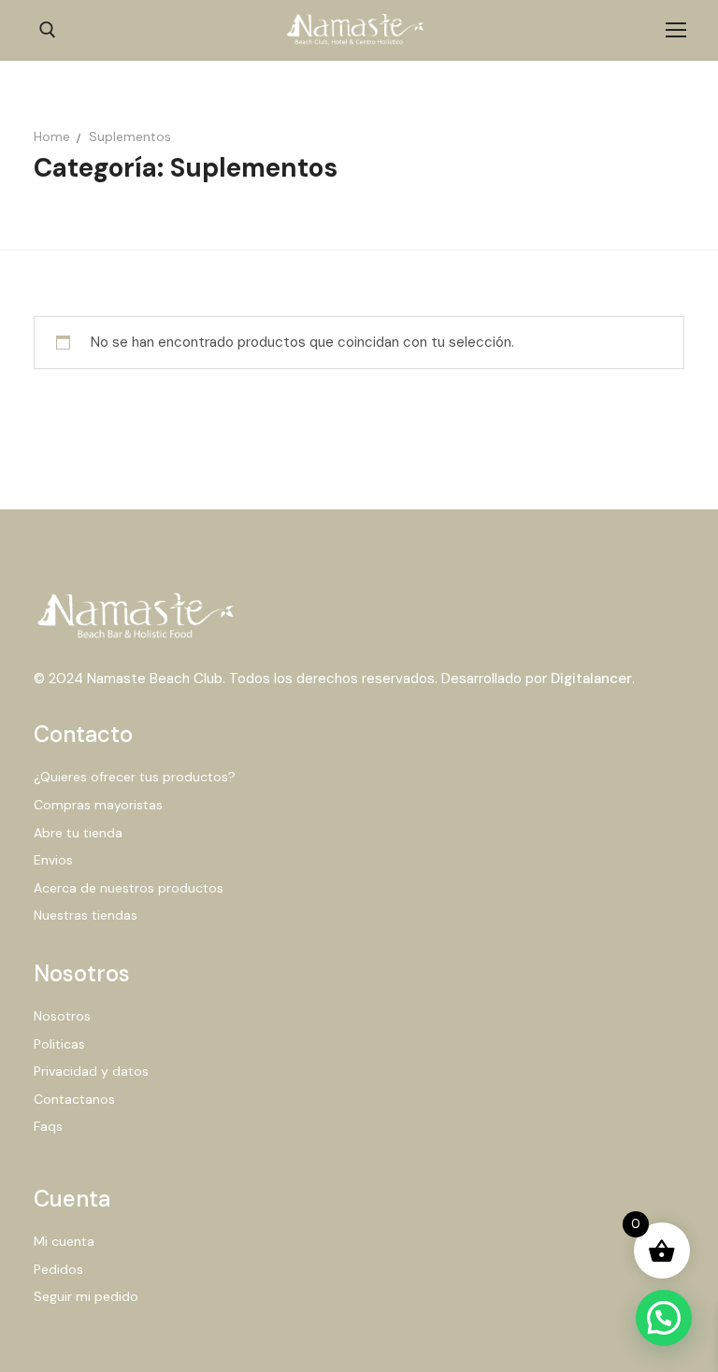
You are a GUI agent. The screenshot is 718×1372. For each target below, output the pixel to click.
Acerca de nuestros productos (128, 887)
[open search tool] (47, 29)
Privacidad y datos (91, 1071)
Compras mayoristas (98, 804)
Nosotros (62, 1016)
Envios (53, 859)
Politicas (59, 1044)
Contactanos (74, 1099)
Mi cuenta (64, 1241)
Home (52, 136)
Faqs (48, 1126)
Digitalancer (591, 678)
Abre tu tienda (78, 832)
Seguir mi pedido (86, 1296)
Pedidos (58, 1269)
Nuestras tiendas (85, 915)
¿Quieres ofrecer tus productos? (135, 776)
